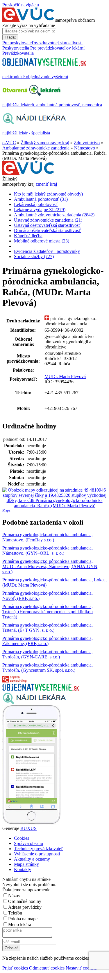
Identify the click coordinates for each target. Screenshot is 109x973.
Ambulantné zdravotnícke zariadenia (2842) (54, 214)
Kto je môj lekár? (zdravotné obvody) (48, 193)
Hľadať (10, 37)
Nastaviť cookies (81, 967)
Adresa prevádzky (25, 907)
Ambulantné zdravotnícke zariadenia (35, 147)
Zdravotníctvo (87, 142)
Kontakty (22, 869)
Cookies (21, 838)
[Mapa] (54, 498)
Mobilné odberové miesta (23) (41, 240)
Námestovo (84, 147)
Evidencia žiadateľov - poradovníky (47, 251)
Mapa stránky (26, 864)
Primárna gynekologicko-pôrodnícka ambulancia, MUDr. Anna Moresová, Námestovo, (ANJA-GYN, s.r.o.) (50, 566)
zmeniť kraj (46, 184)
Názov (14, 895)
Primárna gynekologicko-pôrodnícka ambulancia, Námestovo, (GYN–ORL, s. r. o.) (47, 550)
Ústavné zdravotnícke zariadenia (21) (48, 220)
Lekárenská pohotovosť (36, 204)
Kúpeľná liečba (28, 235)
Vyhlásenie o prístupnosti (37, 853)
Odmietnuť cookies (47, 967)
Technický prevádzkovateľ (38, 848)
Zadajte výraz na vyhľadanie (28, 25)
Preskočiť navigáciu (20, 4)
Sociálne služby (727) (34, 256)
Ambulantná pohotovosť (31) (41, 199)
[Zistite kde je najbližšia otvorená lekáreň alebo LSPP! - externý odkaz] (31, 823)
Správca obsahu (28, 843)
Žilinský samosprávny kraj (45, 142)
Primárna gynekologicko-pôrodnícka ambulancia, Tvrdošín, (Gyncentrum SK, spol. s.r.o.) (47, 667)
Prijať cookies (15, 967)
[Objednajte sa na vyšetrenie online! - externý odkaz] (40, 689)
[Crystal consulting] (14, 680)
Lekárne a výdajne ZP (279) (39, 209)
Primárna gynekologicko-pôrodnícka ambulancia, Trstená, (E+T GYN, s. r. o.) (47, 627)
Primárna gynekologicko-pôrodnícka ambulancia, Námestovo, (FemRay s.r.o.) (47, 537)
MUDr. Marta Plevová (65, 376)
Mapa (6, 510)
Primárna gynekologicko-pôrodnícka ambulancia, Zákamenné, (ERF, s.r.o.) (47, 641)
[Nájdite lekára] (34, 702)
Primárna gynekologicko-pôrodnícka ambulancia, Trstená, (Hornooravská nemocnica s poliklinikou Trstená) (47, 611)
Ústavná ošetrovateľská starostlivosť (47, 225)
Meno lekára (19, 924)
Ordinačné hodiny (24, 901)
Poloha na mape (22, 918)
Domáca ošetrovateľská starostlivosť (47, 230)
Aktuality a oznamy (32, 859)
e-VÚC (9, 142)
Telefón (15, 912)
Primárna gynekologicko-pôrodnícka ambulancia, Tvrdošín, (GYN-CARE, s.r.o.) (47, 654)
